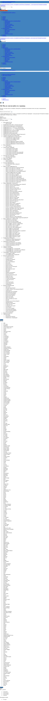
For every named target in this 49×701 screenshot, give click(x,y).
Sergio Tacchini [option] (7, 616)
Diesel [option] (5, 411)
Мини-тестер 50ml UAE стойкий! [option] (13, 173)
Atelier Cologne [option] (7, 360)
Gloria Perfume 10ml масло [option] (12, 148)
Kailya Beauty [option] (6, 491)
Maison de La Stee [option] (7, 528)
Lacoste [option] (5, 510)
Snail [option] (4, 630)
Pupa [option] (4, 592)
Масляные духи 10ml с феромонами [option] (14, 227)
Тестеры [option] (8, 165)
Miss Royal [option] (6, 547)
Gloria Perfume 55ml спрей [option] (12, 150)
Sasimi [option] (5, 613)
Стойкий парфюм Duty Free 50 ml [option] (13, 172)
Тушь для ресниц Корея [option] (11, 310)
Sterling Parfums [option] (7, 636)
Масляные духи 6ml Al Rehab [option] (12, 221)
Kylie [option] (5, 503)
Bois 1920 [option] (5, 373)
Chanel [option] (5, 394)
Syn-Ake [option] (5, 638)
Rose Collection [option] (7, 606)
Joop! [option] (5, 488)
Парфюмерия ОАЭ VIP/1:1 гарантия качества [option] (13, 124)
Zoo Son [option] (5, 678)
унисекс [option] (5, 695)
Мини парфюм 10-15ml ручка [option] (12, 228)
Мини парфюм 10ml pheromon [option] (12, 229)
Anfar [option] (5, 345)
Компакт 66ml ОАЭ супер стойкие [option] (13, 216)
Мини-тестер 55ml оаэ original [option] (12, 174)
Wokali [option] (5, 667)
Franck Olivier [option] (6, 448)
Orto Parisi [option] (6, 581)
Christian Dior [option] (6, 398)
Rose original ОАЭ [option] (8, 122)
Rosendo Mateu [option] (7, 607)
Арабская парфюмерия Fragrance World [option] (14, 141)
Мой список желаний (6, 2)
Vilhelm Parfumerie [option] (7, 665)
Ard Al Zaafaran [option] (7, 352)
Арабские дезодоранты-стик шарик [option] (13, 242)
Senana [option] (5, 614)
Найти (1, 319)
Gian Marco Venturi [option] (7, 452)
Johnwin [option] (5, 486)
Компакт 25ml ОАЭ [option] (10, 186)
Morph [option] (5, 555)
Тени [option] (7, 280)
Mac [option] (4, 526)
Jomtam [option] (5, 487)
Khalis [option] (5, 497)
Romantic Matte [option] (7, 604)
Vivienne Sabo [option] (6, 666)
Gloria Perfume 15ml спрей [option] (12, 149)
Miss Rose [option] (6, 545)
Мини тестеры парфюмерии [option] (10, 166)
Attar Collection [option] (7, 361)
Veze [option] (4, 661)
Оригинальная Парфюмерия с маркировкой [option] (13, 125)
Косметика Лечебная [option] (8, 312)
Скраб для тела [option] (9, 304)
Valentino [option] (5, 655)
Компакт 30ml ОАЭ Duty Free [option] (12, 187)
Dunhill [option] (5, 418)
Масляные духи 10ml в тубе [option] (12, 225)
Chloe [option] (5, 395)
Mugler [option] (5, 560)
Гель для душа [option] (9, 258)
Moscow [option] (5, 557)
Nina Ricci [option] (6, 568)
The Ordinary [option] (6, 642)
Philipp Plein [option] (6, 589)
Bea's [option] (5, 368)
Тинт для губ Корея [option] (10, 308)
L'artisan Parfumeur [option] (7, 504)
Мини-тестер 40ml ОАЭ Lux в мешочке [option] (14, 170)
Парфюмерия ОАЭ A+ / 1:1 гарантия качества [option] (14, 128)
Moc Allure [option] (6, 549)
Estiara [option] (5, 432)
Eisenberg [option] (5, 420)
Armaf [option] (5, 355)
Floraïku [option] (5, 444)
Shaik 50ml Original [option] (8, 158)
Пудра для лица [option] (9, 276)
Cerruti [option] (5, 393)
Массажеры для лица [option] (10, 268)
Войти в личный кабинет (10, 29)
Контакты (4, 35)
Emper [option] (5, 427)
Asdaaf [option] (5, 357)
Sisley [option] (5, 628)
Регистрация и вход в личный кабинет (12, 20)
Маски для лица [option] (9, 297)
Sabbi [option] (5, 609)
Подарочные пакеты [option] (10, 316)
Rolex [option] (5, 603)
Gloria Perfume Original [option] (9, 147)
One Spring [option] (6, 576)
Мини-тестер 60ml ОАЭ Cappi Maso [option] (14, 177)
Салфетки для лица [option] (10, 256)
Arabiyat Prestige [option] (7, 350)
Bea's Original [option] (7, 145)
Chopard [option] (5, 396)
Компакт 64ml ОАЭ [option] (10, 215)
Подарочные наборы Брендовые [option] (13, 239)
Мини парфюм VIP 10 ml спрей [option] (13, 224)
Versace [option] (5, 659)
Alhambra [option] (5, 343)
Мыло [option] (7, 271)
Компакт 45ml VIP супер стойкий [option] (13, 205)
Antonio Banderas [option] (7, 346)
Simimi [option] (5, 625)
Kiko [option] (4, 498)
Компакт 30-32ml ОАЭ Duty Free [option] (13, 189)
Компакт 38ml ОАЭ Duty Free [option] (12, 197)
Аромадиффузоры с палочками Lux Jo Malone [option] (15, 249)
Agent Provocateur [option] (7, 331)
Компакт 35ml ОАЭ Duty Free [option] (12, 195)
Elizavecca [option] (6, 425)
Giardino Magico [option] (7, 454)
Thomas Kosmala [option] (7, 644)
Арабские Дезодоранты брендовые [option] (13, 243)
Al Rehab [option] (5, 339)
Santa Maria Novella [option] (7, 612)
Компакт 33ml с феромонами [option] (12, 192)
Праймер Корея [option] (9, 302)
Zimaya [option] (5, 676)
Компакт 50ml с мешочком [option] (12, 210)
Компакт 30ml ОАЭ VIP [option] (11, 190)
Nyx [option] (4, 573)
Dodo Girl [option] (5, 414)
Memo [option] (5, 539)
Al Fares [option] (5, 335)
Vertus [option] (5, 660)
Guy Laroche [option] (6, 466)
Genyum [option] (5, 451)
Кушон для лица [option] (9, 296)
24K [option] (4, 323)
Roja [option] (4, 601)
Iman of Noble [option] (6, 477)
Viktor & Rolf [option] (6, 663)
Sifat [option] (4, 623)
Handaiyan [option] (6, 468)
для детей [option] (5, 691)
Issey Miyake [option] (6, 480)
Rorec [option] (5, 605)
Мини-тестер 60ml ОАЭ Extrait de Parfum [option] (15, 178)
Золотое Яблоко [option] (7, 680)
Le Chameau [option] (6, 517)
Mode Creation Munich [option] (8, 550)
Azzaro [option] (5, 364)
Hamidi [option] (5, 467)
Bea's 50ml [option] (9, 146)
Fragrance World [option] (7, 445)
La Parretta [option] (6, 506)
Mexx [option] (5, 541)
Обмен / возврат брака (9, 25)
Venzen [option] (5, 657)
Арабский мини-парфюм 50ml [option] (12, 139)
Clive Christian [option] (6, 402)
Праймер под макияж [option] (10, 259)
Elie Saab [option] (5, 423)
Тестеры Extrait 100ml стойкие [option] (13, 164)
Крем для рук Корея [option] (10, 295)
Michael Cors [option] (6, 542)
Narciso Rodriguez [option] (7, 563)
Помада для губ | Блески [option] (11, 274)
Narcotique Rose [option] (7, 564)
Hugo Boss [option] (6, 475)
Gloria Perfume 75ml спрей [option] (12, 154)
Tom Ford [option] (5, 648)
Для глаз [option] (8, 286)
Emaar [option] (5, 426)
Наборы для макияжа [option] (10, 272)
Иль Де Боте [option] (6, 681)
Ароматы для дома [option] (8, 247)
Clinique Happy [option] (7, 401)
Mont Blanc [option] (6, 551)
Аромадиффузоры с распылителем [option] (13, 251)
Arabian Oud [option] (6, 349)
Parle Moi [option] (5, 587)
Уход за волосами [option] (10, 311)
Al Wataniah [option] (6, 341)
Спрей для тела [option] (10, 279)
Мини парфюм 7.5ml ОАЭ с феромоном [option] (14, 223)
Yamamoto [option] (6, 669)
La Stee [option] (5, 507)
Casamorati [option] (6, 391)
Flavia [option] (5, 443)
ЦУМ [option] (5, 685)
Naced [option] (5, 562)
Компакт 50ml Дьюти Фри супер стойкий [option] (15, 208)
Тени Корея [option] (8, 306)
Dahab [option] (5, 407)
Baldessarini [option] (6, 366)
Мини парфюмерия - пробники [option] (11, 218)
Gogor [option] (5, 461)
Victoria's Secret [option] (7, 662)
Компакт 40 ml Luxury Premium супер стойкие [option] (16, 184)
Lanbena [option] (5, 512)
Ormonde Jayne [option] (7, 580)
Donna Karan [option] (6, 416)
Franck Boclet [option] (6, 447)
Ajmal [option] (5, 333)
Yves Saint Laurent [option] (7, 672)
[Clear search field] (11, 119)
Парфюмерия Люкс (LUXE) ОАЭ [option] (11, 130)
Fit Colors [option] (5, 441)
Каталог (4, 17)
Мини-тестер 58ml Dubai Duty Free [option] (14, 175)
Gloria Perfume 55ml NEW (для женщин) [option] (14, 152)
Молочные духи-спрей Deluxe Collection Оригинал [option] (14, 134)
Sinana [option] (5, 626)
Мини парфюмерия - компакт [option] (11, 183)
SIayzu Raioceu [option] (7, 622)
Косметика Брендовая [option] (9, 255)
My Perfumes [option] (6, 561)
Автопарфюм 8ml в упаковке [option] (12, 254)
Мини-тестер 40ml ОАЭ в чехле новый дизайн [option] (16, 171)
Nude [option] (5, 572)
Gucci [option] (5, 463)
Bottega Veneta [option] (6, 376)
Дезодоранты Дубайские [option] (9, 241)
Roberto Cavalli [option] (7, 599)
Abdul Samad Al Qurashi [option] (8, 326)
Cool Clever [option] (6, 404)
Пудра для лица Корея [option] (10, 303)
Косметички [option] (8, 264)
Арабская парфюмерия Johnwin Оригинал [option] (15, 142)
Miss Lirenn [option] (6, 544)
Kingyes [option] (5, 500)
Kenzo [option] (5, 495)
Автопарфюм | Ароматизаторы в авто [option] (12, 252)
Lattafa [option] (5, 516)
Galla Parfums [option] (6, 450)
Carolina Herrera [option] (7, 388)
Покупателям (5, 19)
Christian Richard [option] (7, 399)
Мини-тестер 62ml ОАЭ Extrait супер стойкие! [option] (16, 180)
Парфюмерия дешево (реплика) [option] (10, 133)
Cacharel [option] (5, 385)
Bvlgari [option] (5, 381)
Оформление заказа (9, 33)
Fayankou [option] (5, 438)
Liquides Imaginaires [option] (7, 520)
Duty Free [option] (5, 419)
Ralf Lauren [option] (6, 593)
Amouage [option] (5, 344)
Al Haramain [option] (6, 336)
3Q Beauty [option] (6, 325)
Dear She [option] (5, 410)
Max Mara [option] (6, 537)
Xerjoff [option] (5, 668)
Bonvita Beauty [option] (7, 375)
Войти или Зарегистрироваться (8, 1)
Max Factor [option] (6, 536)
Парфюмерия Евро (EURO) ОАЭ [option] (11, 131)
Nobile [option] (5, 570)
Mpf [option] (4, 558)
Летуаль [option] (5, 682)
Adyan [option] (5, 329)
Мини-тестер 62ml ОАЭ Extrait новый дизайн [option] (16, 179)
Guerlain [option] (5, 464)
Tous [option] (4, 650)
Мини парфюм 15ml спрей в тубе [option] (13, 233)
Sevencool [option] (6, 617)
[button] (24, 116)
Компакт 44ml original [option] (11, 202)
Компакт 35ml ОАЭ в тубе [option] (11, 196)
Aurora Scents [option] (6, 362)
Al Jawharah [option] (6, 337)
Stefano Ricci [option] (6, 634)
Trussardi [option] (5, 651)
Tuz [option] (4, 653)
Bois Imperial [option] (6, 374)
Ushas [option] (5, 654)
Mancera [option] (5, 530)
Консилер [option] (8, 262)
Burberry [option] (5, 380)
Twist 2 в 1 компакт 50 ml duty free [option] (13, 206)
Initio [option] (5, 479)
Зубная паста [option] (9, 290)
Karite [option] (5, 493)
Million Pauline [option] (6, 543)
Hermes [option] (5, 470)
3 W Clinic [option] (6, 324)
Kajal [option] (5, 492)
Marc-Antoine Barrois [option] (8, 532)
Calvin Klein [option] (6, 386)
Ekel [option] (4, 422)
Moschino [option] (5, 556)
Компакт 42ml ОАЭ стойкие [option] (12, 200)
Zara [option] (4, 674)
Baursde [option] (5, 367)
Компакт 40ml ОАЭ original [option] (12, 198)
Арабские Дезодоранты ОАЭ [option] (12, 245)
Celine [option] (5, 392)
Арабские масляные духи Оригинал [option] (11, 135)
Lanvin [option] (5, 514)
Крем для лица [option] (9, 265)
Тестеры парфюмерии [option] (9, 162)
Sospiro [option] (5, 632)
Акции (3, 18)
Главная (4, 16)
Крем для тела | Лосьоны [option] (11, 266)
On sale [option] (5, 699)
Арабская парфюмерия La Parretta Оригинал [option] (15, 143)
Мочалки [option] (8, 270)
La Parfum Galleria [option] (7, 505)
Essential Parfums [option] (7, 431)
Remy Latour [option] (6, 595)
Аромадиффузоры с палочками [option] (13, 248)
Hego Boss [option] (6, 469)
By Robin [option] (5, 382)
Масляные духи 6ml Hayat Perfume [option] (13, 222)
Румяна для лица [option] (9, 277)
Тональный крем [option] (9, 281)
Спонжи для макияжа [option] (10, 278)
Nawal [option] (5, 567)
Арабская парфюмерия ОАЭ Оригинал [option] (12, 136)
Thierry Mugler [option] (6, 643)
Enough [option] (5, 429)
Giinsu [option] (5, 455)
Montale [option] (5, 553)
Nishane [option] (5, 569)
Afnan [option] (5, 330)
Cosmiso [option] (5, 405)
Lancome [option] (5, 513)
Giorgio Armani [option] (7, 456)
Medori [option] (5, 538)
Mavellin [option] (5, 535)
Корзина (6, 32)
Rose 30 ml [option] (8, 123)
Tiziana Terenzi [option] (6, 647)
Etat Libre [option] (5, 433)
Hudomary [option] (6, 474)
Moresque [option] (5, 554)
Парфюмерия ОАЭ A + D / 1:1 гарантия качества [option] (14, 129)
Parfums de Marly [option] (7, 585)
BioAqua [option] (5, 370)
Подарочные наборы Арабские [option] (13, 240)
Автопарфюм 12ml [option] (10, 253)
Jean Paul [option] (5, 481)
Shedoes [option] (5, 619)
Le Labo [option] (5, 518)
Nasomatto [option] (6, 566)
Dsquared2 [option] (6, 417)
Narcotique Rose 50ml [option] (10, 156)
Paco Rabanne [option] (6, 584)
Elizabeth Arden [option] (7, 424)
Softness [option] (5, 631)
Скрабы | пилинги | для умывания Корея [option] (14, 289)
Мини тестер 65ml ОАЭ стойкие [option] (13, 181)
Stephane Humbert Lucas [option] (8, 635)
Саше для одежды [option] (7, 246)
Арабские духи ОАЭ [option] (11, 140)
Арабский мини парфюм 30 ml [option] (12, 137)
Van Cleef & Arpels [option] (7, 656)
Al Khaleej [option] (6, 338)
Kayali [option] (5, 494)
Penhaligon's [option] (6, 588)
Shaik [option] (5, 618)
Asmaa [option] (5, 358)
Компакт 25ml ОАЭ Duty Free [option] (12, 185)
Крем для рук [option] (9, 267)
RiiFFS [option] (5, 598)
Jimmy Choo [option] (6, 483)
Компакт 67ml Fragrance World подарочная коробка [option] (17, 217)
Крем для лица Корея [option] (11, 293)
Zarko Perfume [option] (6, 675)
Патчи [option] (7, 299)
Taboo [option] (5, 639)
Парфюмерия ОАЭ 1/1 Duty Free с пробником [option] (13, 127)
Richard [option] (5, 597)
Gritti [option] (5, 462)
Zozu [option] (5, 679)
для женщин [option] (6, 692)
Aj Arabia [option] (5, 332)
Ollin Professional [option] (7, 574)
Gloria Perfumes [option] (7, 460)
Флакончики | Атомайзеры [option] (11, 317)
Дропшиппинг (8, 26)
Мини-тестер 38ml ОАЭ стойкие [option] (13, 168)
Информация (7, 22)
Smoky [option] (5, 629)
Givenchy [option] (5, 457)
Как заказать (7, 23)
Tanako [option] (5, 641)
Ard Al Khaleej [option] (6, 351)
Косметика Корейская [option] (9, 285)
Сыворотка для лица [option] (10, 305)
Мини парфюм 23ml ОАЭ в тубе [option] (13, 236)
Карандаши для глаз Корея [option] (11, 291)
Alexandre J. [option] (6, 342)
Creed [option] (5, 406)
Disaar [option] (5, 413)
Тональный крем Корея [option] (11, 309)
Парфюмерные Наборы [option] (9, 237)
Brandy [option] (5, 377)
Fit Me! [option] (5, 442)
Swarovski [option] (6, 637)
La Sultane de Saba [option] (7, 508)
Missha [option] (5, 548)
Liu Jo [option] (5, 522)
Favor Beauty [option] (6, 437)
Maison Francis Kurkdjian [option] (8, 529)
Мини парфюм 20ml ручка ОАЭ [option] (13, 235)
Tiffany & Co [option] (6, 645)
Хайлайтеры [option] (9, 284)
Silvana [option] (5, 624)
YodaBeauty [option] (6, 670)
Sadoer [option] (5, 610)
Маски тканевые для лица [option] (11, 298)
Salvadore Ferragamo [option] (8, 611)
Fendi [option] (5, 439)
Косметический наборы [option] (11, 292)
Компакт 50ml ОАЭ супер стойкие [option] (13, 209)
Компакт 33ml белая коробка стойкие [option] (14, 191)
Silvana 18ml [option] (9, 160)
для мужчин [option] (6, 694)
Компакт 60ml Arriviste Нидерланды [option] (14, 212)
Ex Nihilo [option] (5, 435)
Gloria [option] (5, 458)
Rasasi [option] (5, 594)
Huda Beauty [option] (6, 473)
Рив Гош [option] (5, 684)
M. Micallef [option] (6, 525)
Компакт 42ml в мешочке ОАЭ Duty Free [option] (14, 199)
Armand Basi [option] (6, 356)
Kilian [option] (5, 499)
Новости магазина (8, 27)
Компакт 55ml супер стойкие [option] (12, 211)
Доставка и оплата (8, 24)
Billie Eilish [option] (6, 369)
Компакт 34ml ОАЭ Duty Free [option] (12, 193)
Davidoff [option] (5, 408)
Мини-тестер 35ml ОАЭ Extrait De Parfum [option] (15, 167)
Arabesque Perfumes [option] (7, 348)
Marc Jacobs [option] (6, 531)
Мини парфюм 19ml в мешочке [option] (12, 234)
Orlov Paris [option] (6, 579)
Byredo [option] (5, 383)
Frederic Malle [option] (6, 449)
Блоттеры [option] (8, 315)
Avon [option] (5, 363)
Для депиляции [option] (9, 260)
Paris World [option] (6, 586)
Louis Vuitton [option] (6, 524)
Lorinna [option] (5, 523)
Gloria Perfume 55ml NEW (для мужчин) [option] (14, 153)
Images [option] (5, 476)
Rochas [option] (5, 600)
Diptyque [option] (5, 412)
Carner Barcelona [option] (7, 387)
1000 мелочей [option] (7, 314)
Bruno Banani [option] (6, 379)
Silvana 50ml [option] (9, 161)
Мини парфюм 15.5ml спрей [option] (12, 231)
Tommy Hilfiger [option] (7, 649)
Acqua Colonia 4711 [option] (7, 327)
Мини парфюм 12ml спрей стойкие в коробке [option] (15, 230)
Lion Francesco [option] (6, 519)
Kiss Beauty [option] (6, 501)
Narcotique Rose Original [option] (9, 155)
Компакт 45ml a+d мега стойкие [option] (13, 203)
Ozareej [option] (5, 582)
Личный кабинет (5, 28)
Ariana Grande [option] (6, 354)
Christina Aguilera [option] (7, 400)
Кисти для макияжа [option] (10, 261)
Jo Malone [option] (6, 485)
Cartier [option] (5, 389)
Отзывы (4, 34)
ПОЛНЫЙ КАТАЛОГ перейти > (9, 12)
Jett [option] (4, 482)
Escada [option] (5, 430)
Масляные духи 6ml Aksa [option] (11, 220)
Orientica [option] (5, 578)
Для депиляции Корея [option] (10, 287)
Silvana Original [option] (7, 159)
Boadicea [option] (5, 371)
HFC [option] (4, 472)
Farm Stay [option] (5, 436)
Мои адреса (7, 31)
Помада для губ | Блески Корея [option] (12, 301)
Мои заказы (7, 30)
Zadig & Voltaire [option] (7, 673)
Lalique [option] (5, 511)
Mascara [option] (5, 533)
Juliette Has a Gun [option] (7, 489)
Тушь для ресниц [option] (10, 283)
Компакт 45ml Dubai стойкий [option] (12, 204)
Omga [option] (5, 575)
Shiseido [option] (5, 620)
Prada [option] (5, 591)
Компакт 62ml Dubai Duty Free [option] (12, 214)
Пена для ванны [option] (10, 273)
